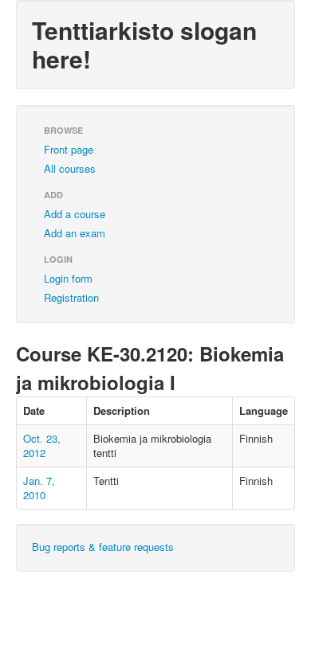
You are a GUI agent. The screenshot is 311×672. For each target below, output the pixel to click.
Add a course (74, 213)
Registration (71, 297)
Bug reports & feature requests (103, 546)
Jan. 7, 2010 (39, 487)
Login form (68, 278)
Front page (68, 149)
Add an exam (74, 232)
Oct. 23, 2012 (42, 445)
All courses (70, 168)
